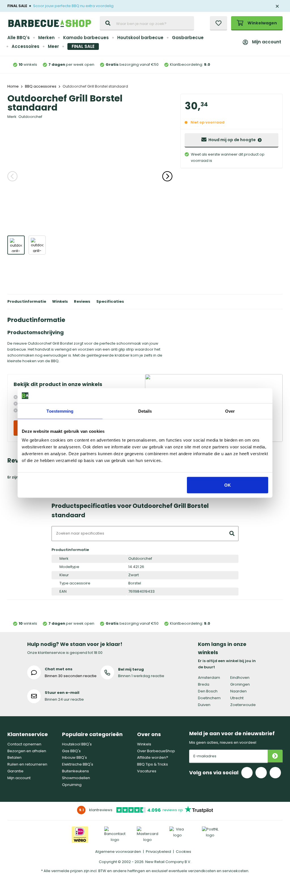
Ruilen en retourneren (27, 764)
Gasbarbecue (188, 38)
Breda (203, 684)
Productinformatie (26, 301)
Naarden (238, 691)
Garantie (15, 771)
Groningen (240, 684)
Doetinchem (209, 698)
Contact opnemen (24, 744)
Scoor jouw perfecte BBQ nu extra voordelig (73, 6)
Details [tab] (145, 410)
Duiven (204, 704)
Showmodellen (76, 778)
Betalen (14, 757)
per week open (71, 64)
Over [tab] (230, 410)
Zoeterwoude (243, 704)
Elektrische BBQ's (77, 764)
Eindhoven (240, 677)
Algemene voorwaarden (118, 851)
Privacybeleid (158, 851)
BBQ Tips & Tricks (152, 764)
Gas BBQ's (71, 751)
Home (13, 86)
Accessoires (25, 46)
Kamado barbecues (86, 38)
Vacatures (146, 771)
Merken (46, 38)
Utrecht (237, 698)
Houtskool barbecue (140, 38)
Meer (53, 46)
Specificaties (110, 301)
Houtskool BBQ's (77, 744)
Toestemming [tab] (59, 410)
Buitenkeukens (75, 771)
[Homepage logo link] (49, 23)
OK (227, 485)
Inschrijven (275, 756)
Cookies (183, 851)
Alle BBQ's (18, 38)
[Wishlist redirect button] (218, 23)
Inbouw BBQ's (74, 757)
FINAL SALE (83, 46)
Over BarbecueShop (156, 751)
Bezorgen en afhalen (26, 751)
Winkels (60, 301)
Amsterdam (209, 677)
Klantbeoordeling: (190, 64)
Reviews (82, 301)
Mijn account (266, 42)
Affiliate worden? (152, 757)
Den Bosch (208, 691)
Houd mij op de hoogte (232, 140)
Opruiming (72, 784)
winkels (28, 64)
